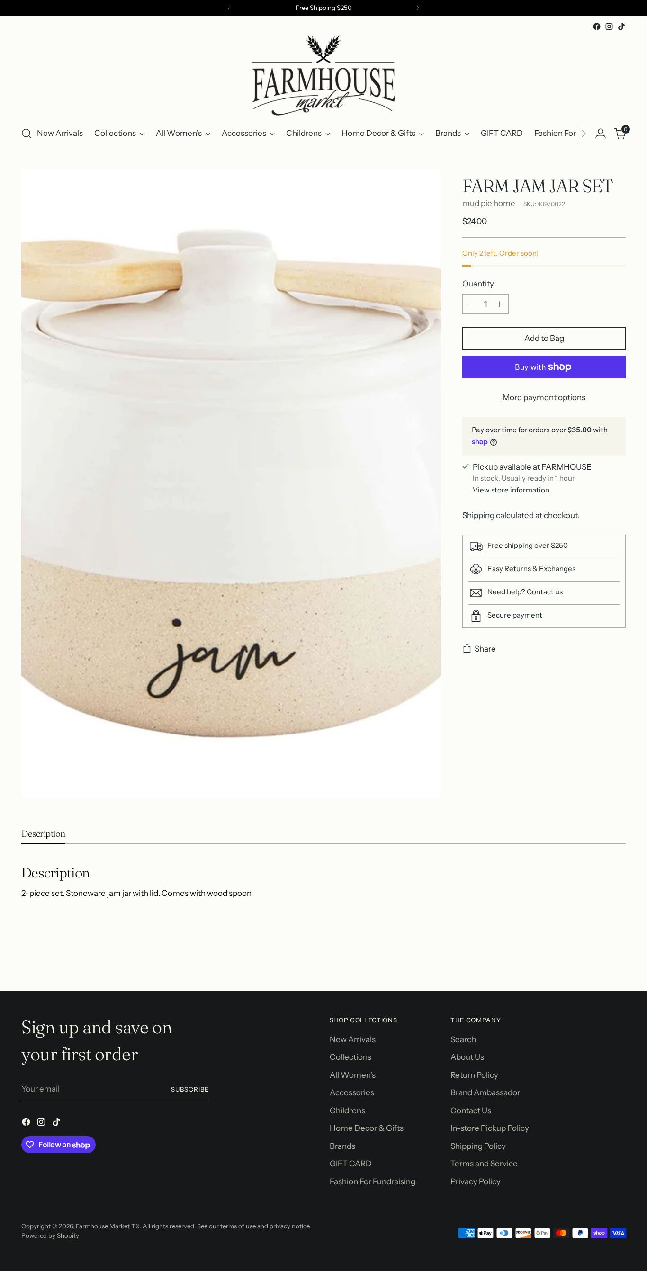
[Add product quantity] (499, 304)
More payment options (544, 397)
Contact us (545, 591)
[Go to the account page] (600, 133)
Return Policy (474, 1075)
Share (485, 648)
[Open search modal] (26, 133)
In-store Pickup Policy (489, 1128)
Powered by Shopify (50, 1235)
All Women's (353, 1075)
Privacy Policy (475, 1181)
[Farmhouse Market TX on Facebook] (597, 26)
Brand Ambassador (485, 1092)
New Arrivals (353, 1039)
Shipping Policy (478, 1146)
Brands (342, 1146)
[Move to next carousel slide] (618, 958)
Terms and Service (484, 1163)
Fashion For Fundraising (372, 1181)
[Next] (417, 8)
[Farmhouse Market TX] (323, 75)
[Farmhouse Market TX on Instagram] (609, 26)
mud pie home (488, 203)
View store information (511, 489)
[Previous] (229, 8)
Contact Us (470, 1110)
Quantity (478, 283)
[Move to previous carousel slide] (596, 959)
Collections (350, 1057)
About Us (467, 1057)
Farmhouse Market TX (108, 1226)
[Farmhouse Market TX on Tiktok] (621, 26)
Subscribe (190, 1089)
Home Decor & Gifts (367, 1128)
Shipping (478, 515)
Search (463, 1039)
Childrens (347, 1110)
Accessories (352, 1092)
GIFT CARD (351, 1163)
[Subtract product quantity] (471, 304)
